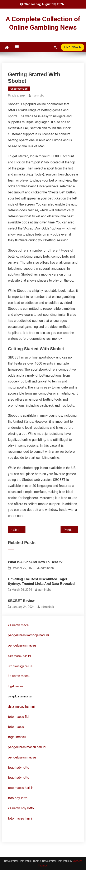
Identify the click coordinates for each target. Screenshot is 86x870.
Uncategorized (19, 88)
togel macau (15, 686)
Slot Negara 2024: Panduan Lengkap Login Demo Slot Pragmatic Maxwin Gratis (19, 530)
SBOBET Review (21, 601)
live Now (71, 47)
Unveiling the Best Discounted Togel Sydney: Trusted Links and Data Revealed (41, 581)
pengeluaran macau (22, 757)
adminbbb (38, 95)
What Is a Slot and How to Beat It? (35, 562)
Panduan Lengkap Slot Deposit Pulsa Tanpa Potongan (71, 530)
